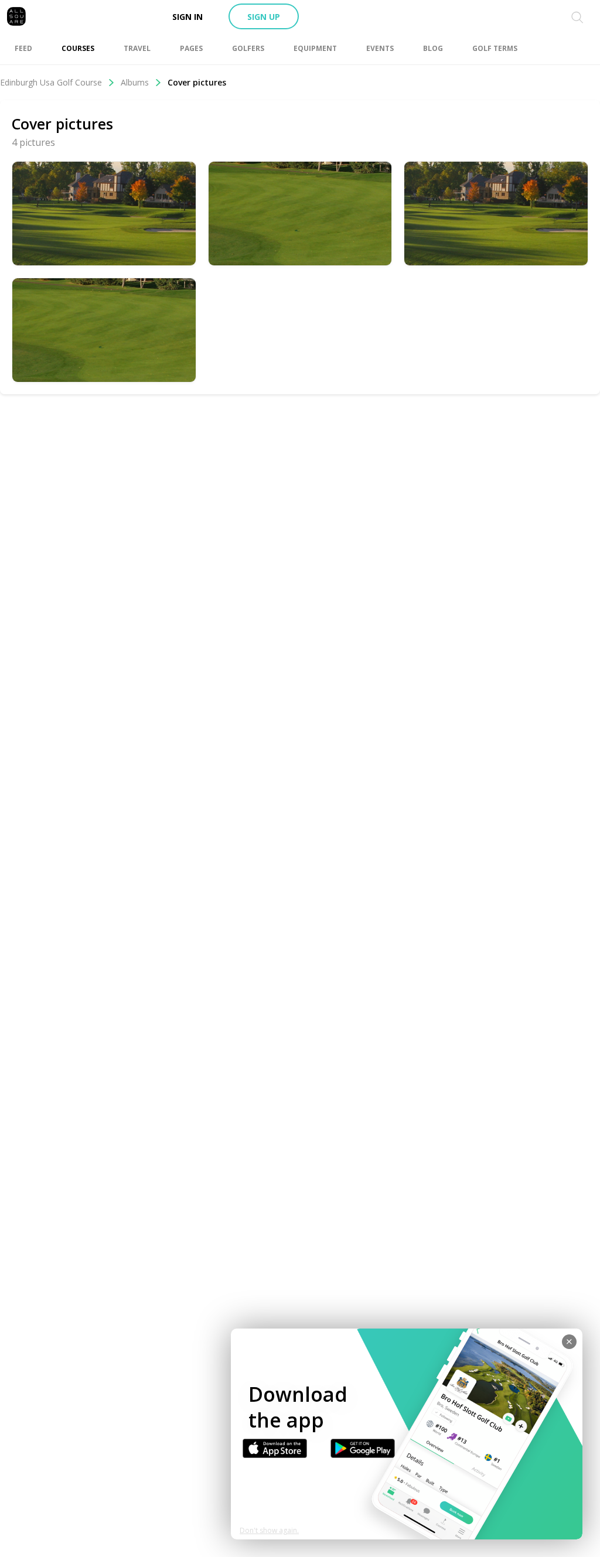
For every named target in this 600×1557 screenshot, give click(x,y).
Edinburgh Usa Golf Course (51, 82)
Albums (135, 82)
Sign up (263, 16)
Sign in (187, 16)
